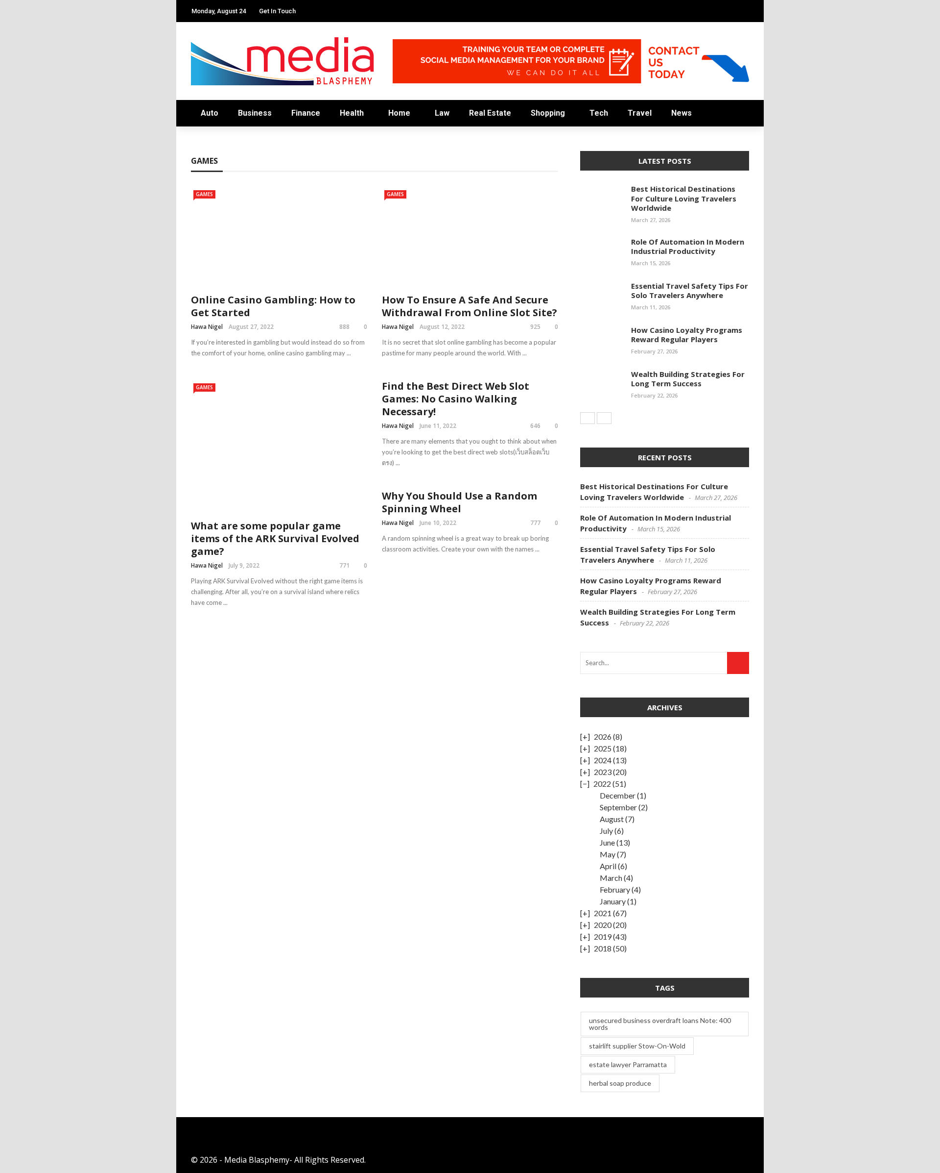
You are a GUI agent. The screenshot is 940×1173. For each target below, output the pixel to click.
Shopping (211, 192)
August (612, 819)
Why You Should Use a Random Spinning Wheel (459, 502)
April (608, 866)
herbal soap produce (620, 1083)
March (611, 877)
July (606, 830)
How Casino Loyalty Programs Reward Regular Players (686, 335)
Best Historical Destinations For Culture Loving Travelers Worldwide (683, 198)
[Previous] (587, 418)
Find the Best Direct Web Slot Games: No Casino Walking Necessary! (455, 398)
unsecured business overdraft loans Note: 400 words (660, 1023)
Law (199, 152)
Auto (202, 54)
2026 (602, 736)
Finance (208, 94)
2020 (602, 924)
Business (209, 74)
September (618, 807)
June (607, 842)
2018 (602, 948)
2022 (602, 783)
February (615, 889)
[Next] (604, 418)
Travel (205, 231)
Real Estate (215, 172)
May (607, 854)
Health (352, 113)
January (613, 901)
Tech (201, 211)
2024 (602, 760)
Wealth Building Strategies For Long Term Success (688, 379)
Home (203, 133)
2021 (602, 913)
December (617, 795)
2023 (602, 771)
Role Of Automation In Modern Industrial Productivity (687, 246)
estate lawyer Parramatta (628, 1064)
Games (395, 194)
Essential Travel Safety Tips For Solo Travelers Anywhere (689, 290)
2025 (602, 748)
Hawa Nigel (398, 327)
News (202, 250)
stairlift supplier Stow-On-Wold (637, 1046)
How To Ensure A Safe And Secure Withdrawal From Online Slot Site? (469, 306)
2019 (602, 936)
